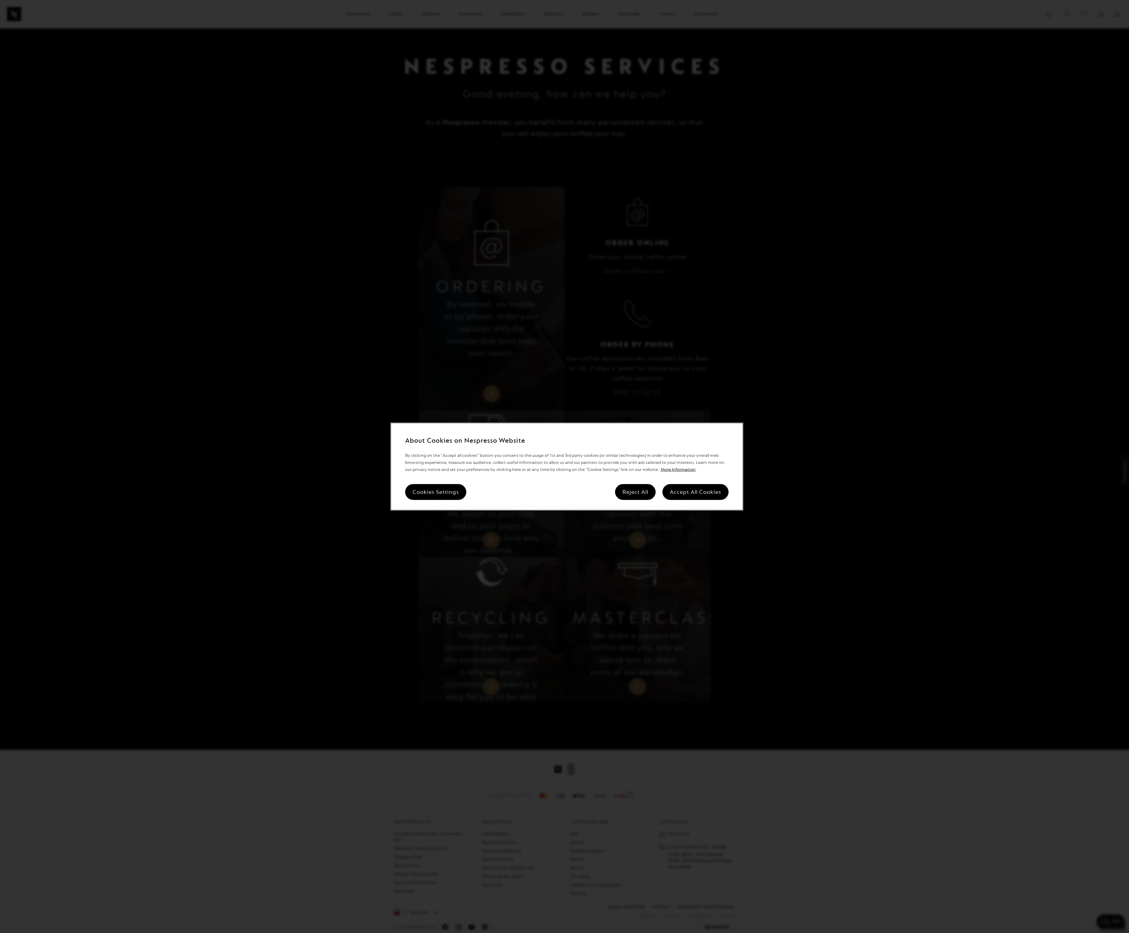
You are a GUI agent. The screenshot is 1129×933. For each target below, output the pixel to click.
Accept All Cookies (695, 491)
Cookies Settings (435, 491)
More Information (678, 469)
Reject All (635, 491)
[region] (566, 467)
